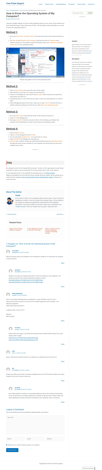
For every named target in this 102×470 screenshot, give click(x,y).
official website (50, 173)
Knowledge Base (61, 4)
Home (40, 4)
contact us (89, 81)
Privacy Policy (81, 4)
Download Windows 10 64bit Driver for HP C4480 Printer (26, 282)
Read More (88, 53)
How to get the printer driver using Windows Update (37, 177)
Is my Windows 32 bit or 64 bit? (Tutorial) (34, 229)
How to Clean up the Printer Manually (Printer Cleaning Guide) (52, 231)
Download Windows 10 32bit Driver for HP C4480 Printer (26, 280)
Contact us (91, 4)
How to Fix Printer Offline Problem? (15, 229)
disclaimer (83, 79)
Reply (62, 263)
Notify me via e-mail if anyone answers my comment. (24, 445)
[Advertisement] (35, 155)
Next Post (60, 214)
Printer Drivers (49, 4)
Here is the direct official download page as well (23, 340)
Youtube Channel (20, 206)
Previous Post (11, 214)
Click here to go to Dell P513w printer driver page (23, 338)
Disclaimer (72, 4)
